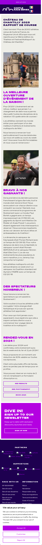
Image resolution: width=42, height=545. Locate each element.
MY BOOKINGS (7, 485)
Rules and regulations (30, 494)
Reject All (21, 540)
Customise (21, 534)
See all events (7, 489)
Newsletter (26, 489)
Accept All (21, 528)
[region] (21, 524)
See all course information (7, 498)
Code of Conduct (28, 501)
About (24, 485)
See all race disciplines (10, 492)
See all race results (9, 502)
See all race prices (8, 494)
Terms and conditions (30, 497)
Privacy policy (27, 504)
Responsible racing (29, 492)
